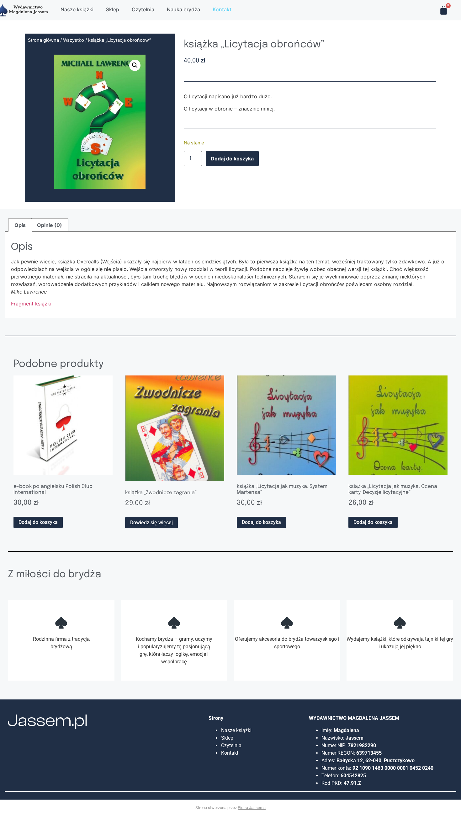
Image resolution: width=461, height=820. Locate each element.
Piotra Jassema (252, 807)
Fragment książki (31, 303)
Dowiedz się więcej (151, 523)
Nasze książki (237, 730)
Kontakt (229, 753)
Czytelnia (231, 745)
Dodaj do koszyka (232, 158)
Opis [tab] (20, 225)
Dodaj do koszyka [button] (38, 522)
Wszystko (73, 40)
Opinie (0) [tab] (49, 225)
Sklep (227, 738)
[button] (134, 65)
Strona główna (43, 40)
